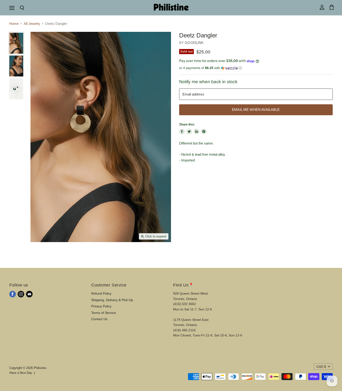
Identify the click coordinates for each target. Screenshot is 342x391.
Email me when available (256, 110)
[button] (256, 68)
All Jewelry (32, 24)
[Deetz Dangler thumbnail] (16, 43)
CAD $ (321, 366)
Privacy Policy (101, 306)
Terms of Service (103, 313)
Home (14, 24)
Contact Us (99, 319)
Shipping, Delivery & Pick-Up (112, 300)
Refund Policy (101, 293)
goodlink (194, 43)
